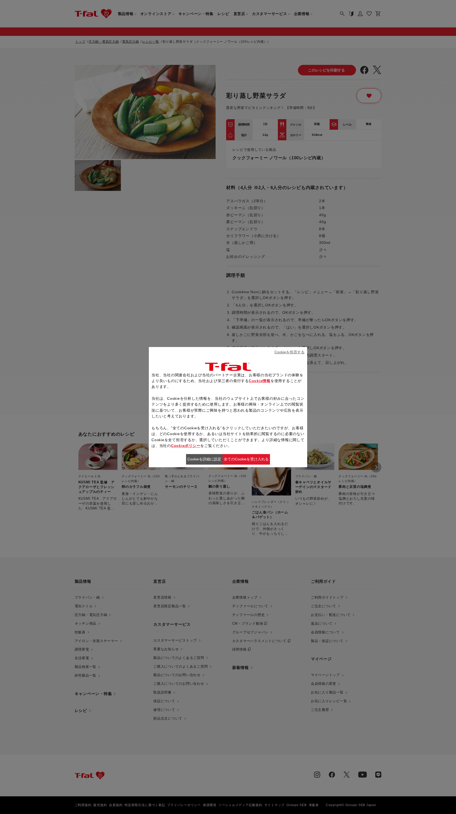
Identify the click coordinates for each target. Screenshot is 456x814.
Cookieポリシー (186, 446)
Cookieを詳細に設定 (204, 459)
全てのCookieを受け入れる (246, 459)
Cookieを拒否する (289, 352)
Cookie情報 (259, 381)
